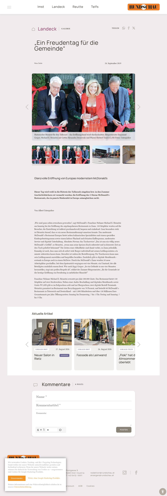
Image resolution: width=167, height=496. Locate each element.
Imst (41, 6)
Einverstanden (16, 478)
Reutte (78, 6)
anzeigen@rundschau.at (102, 475)
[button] (27, 107)
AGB (80, 486)
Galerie (65, 29)
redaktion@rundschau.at (102, 472)
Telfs (95, 6)
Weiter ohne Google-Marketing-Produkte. (44, 478)
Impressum (68, 486)
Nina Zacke (38, 63)
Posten (124, 429)
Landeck (58, 6)
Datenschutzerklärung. (23, 487)
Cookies (91, 486)
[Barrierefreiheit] (162, 492)
